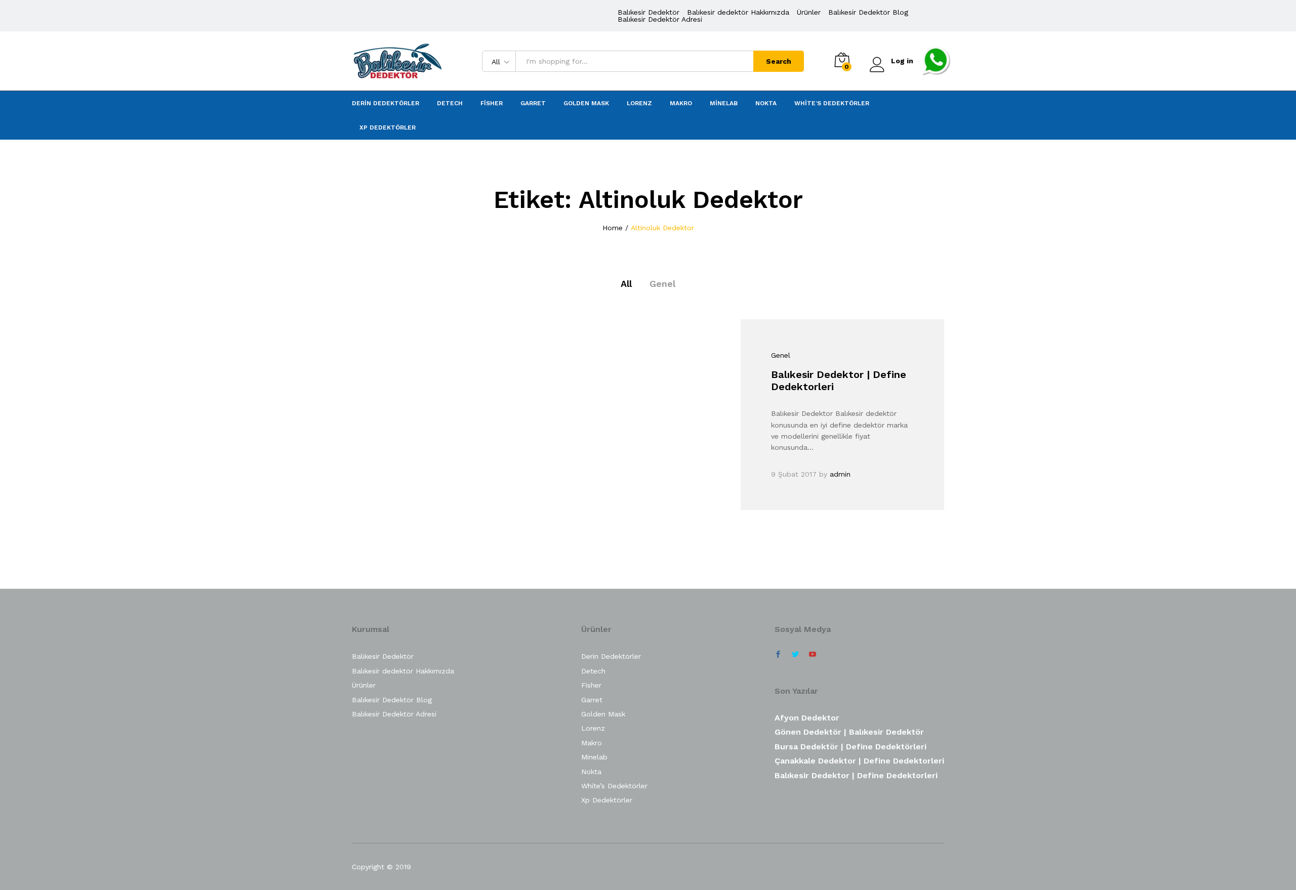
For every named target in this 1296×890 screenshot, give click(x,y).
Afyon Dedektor (807, 718)
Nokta (766, 103)
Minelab (724, 103)
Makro (681, 103)
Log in (902, 61)
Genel (662, 283)
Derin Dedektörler (385, 103)
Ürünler (809, 12)
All (626, 283)
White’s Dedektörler (831, 103)
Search (778, 61)
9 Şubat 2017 (794, 474)
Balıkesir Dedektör (648, 12)
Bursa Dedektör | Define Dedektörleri (850, 746)
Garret (533, 103)
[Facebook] (778, 654)
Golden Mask (586, 103)
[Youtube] (812, 654)
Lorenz (639, 103)
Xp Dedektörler (387, 127)
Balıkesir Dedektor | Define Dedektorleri (856, 775)
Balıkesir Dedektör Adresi (660, 19)
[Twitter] (795, 654)
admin (840, 474)
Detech (450, 103)
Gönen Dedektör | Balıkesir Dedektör (849, 732)
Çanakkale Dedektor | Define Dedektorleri (859, 761)
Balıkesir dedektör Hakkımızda (738, 12)
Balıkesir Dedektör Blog (868, 12)
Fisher (491, 103)
